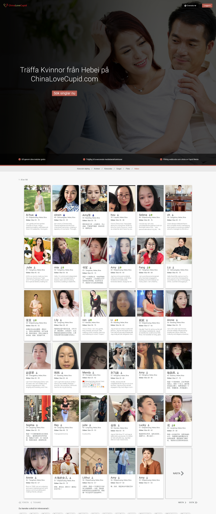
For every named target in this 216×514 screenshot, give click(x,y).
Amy (113, 267)
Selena (143, 214)
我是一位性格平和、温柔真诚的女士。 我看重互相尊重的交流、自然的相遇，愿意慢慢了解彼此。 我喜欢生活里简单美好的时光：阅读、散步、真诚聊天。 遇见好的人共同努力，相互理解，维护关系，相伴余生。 (178, 437)
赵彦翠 (30, 372)
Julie (29, 267)
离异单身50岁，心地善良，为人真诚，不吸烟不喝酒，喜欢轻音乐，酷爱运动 (93, 226)
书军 (85, 267)
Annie (170, 320)
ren (84, 320)
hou (113, 214)
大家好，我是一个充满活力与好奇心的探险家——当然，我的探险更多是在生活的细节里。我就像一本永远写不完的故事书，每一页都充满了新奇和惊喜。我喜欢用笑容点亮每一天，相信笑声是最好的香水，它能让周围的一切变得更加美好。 (93, 490)
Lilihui (86, 477)
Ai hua (30, 214)
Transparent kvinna (61, 434)
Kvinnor (97, 169)
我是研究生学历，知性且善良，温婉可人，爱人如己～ (150, 435)
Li (112, 320)
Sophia (30, 425)
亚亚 (28, 320)
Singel (118, 169)
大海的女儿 (61, 477)
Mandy (86, 372)
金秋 (113, 425)
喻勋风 (171, 372)
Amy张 (86, 215)
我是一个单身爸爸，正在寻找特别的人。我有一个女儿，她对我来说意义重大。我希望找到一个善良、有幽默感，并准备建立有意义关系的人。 (178, 385)
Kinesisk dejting (83, 169)
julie (85, 425)
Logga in (207, 6)
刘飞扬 (115, 372)
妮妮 (141, 320)
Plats (128, 169)
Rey (56, 425)
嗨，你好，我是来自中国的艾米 (122, 486)
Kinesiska (108, 169)
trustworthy (86, 434)
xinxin (57, 214)
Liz (169, 267)
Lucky (142, 425)
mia (56, 267)
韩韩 (57, 372)
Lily (56, 320)
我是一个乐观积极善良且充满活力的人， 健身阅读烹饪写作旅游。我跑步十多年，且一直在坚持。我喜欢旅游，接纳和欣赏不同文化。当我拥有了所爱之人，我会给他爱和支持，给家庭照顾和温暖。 (37, 437)
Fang (142, 267)
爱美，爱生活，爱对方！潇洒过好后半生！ (65, 488)
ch (168, 214)
